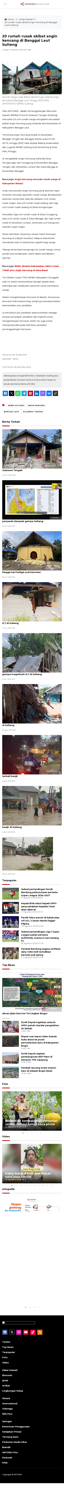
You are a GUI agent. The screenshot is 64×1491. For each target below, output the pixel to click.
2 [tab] (27, 1132)
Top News (8, 965)
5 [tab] (40, 1132)
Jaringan (7, 1421)
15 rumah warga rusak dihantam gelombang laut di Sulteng (31, 724)
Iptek (5, 1380)
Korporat (7, 1457)
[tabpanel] (32, 1111)
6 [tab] (34, 1185)
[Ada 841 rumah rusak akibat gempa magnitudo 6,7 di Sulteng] (32, 601)
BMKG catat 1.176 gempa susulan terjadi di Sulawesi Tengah (27, 469)
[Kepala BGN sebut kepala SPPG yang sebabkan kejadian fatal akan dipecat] (10, 907)
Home (11, 19)
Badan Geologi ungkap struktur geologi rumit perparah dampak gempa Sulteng (29, 520)
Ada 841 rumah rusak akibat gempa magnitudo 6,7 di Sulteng (30, 622)
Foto (5, 1084)
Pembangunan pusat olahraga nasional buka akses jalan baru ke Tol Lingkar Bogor (29, 1012)
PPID (5, 1462)
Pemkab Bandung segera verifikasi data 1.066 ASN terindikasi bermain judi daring (40, 952)
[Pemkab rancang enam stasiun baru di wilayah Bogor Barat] (10, 1072)
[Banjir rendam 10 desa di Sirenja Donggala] (27, 853)
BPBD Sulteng (16, 405)
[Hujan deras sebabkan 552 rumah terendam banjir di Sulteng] (32, 805)
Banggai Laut (11, 412)
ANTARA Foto (10, 1452)
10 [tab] (52, 1185)
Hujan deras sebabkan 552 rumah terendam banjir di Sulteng (28, 826)
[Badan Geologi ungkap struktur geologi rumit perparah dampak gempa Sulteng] (32, 499)
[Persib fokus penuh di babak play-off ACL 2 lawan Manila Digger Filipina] (10, 921)
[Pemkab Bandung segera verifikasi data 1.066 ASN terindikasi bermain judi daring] (10, 953)
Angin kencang (36, 405)
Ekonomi (7, 1375)
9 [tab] (47, 1185)
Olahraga (7, 1408)
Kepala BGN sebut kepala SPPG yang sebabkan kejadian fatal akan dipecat (39, 906)
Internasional (9, 1403)
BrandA (6, 1447)
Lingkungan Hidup (12, 1391)
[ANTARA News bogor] (35, 4)
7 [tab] (38, 1185)
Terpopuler (9, 880)
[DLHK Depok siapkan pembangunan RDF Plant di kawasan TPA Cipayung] (10, 1057)
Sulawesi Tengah (33, 412)
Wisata (6, 1398)
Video (6, 1136)
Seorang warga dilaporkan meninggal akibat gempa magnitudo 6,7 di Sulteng (29, 673)
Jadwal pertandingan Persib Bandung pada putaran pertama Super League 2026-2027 (39, 892)
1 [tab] (23, 1132)
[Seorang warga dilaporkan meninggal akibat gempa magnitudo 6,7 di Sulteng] (32, 652)
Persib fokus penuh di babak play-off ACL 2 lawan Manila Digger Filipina (40, 920)
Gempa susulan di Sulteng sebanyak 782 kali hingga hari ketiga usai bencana (29, 571)
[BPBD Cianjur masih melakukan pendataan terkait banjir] (32, 754)
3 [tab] (32, 1132)
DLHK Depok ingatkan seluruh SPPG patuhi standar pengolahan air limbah (40, 1025)
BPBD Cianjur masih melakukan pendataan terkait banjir (28, 775)
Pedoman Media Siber (14, 1442)
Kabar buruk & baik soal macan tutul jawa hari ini (28, 1175)
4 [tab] (36, 1132)
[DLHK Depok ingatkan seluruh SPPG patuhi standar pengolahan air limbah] (10, 1026)
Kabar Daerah (10, 1370)
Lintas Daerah (25, 19)
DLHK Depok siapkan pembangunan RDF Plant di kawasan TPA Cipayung (36, 1056)
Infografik (8, 1189)
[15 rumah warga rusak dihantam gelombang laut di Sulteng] (32, 703)
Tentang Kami (10, 1437)
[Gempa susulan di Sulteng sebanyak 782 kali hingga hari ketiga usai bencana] (32, 550)
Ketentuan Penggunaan (16, 1426)
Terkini (6, 1342)
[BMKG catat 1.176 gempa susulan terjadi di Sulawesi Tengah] (32, 448)
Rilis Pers (7, 1414)
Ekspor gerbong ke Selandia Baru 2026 (30, 1296)
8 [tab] (43, 1185)
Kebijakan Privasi (11, 1431)
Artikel (6, 1385)
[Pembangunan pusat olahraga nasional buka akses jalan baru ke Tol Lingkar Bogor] (32, 991)
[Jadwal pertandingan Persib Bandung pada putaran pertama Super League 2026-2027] (10, 893)
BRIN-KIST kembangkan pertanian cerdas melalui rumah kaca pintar (31, 1122)
